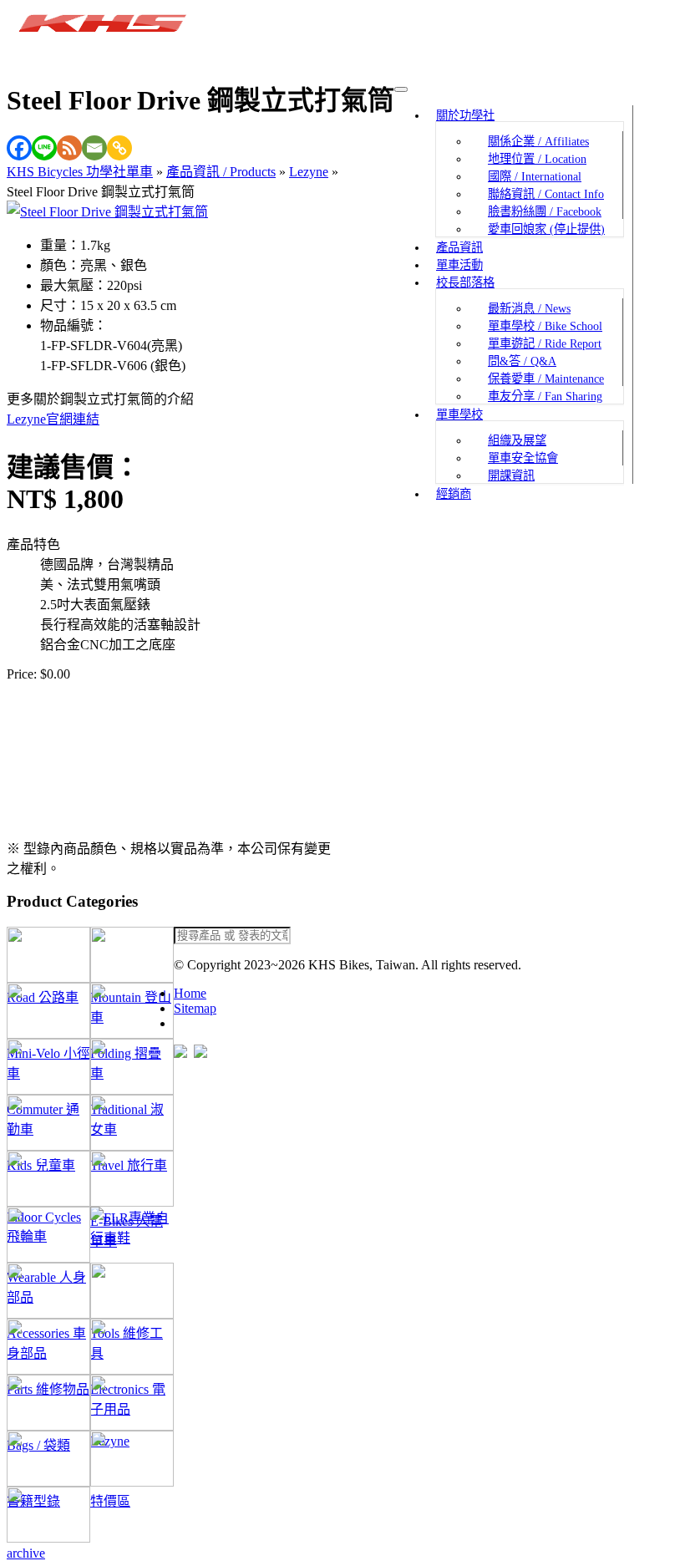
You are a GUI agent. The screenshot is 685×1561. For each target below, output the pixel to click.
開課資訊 (511, 475)
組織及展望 (517, 440)
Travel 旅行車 (132, 1123)
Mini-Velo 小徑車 (48, 1011)
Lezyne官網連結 (53, 419)
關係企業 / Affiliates (538, 141)
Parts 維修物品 (48, 1347)
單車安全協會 (523, 458)
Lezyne (308, 172)
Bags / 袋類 (48, 1403)
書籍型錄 (48, 1459)
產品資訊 (459, 247)
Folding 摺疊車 (132, 1011)
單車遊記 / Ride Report (544, 343)
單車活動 (459, 265)
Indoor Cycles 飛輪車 (48, 1179)
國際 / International (534, 176)
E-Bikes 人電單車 (132, 1179)
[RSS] (69, 147)
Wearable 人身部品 (48, 1235)
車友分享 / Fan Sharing (545, 396)
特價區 (132, 1459)
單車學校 (459, 414)
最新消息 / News (529, 308)
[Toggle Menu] (401, 89)
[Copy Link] (119, 147)
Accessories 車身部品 (48, 1291)
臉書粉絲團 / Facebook (544, 211)
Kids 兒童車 (48, 1123)
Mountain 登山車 (132, 955)
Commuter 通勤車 (48, 1067)
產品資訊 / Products (221, 172)
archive (48, 1515)
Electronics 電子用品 (132, 1347)
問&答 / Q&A (522, 361)
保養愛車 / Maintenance (546, 378)
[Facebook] (19, 147)
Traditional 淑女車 (132, 1067)
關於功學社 (465, 115)
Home (190, 993)
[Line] (44, 147)
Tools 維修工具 (132, 1291)
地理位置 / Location (537, 158)
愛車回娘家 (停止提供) (546, 229)
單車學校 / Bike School (545, 326)
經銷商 (453, 494)
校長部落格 (465, 282)
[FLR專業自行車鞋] (132, 1235)
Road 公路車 (48, 955)
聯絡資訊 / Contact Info (546, 194)
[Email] (94, 147)
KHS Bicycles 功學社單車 (80, 172)
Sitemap (195, 1008)
